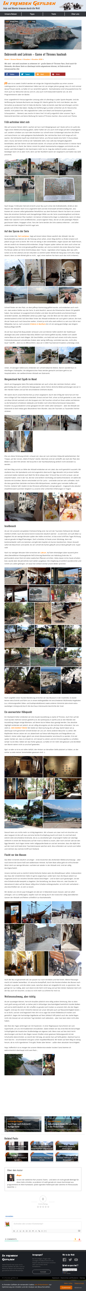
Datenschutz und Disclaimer (69, 1278)
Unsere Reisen (16, 59)
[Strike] (23, 1231)
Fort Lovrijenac (23, 236)
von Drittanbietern (42, 1285)
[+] (45, 1231)
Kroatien (27, 59)
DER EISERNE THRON (19, 728)
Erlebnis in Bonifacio (38, 324)
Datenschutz (79, 1283)
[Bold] (14, 1231)
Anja (33, 21)
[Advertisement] (43, 1096)
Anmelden (9, 1216)
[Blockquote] (32, 1231)
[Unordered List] (29, 1231)
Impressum (55, 1278)
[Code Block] (36, 1231)
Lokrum (43, 553)
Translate (68, 1273)
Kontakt (43, 1272)
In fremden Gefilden (29, 3)
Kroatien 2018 (37, 59)
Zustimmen (66, 1287)
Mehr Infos (68, 1283)
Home (6, 59)
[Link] (39, 1231)
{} (42, 1231)
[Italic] (17, 1231)
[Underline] (20, 1231)
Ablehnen (78, 1287)
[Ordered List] (26, 1231)
